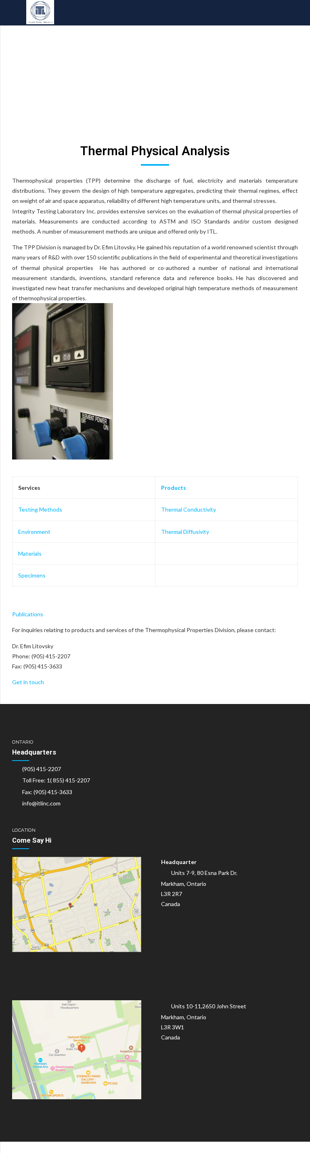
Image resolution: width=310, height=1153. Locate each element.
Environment (34, 531)
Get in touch (28, 682)
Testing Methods (40, 509)
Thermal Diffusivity (185, 531)
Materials (30, 553)
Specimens (32, 575)
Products (173, 487)
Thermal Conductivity (188, 509)
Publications (27, 614)
